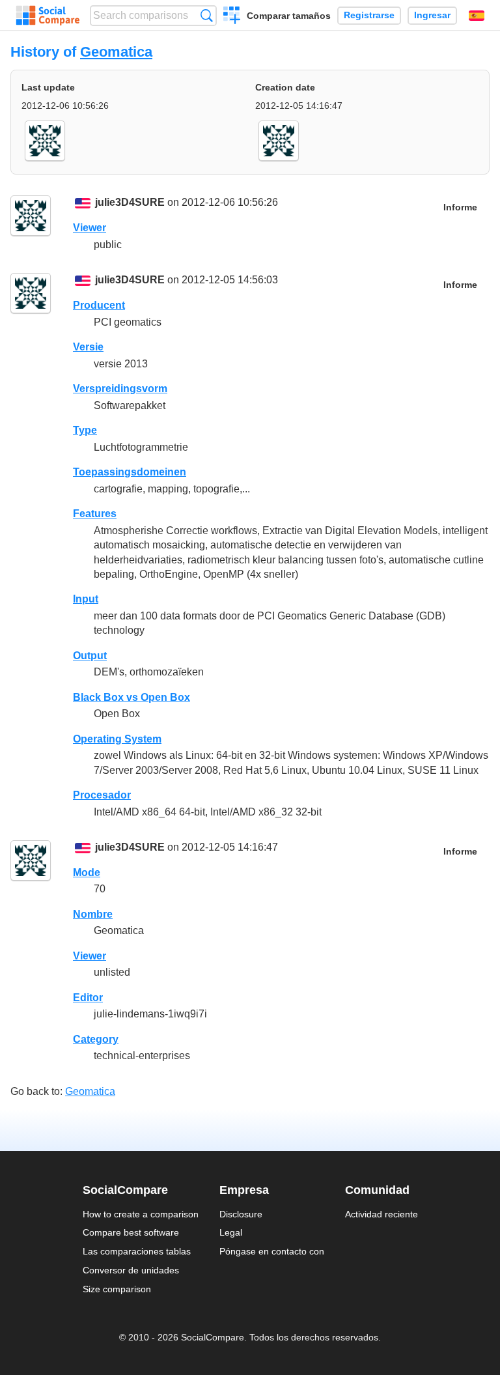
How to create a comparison (141, 1214)
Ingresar (432, 15)
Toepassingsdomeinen (129, 471)
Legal (230, 1232)
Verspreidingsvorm (120, 388)
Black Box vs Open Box (131, 697)
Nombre (93, 914)
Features (95, 513)
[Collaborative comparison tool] (47, 15)
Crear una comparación (232, 17)
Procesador (102, 795)
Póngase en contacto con (271, 1251)
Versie (88, 346)
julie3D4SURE (130, 202)
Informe (460, 207)
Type (85, 430)
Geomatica (116, 52)
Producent (99, 305)
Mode (86, 872)
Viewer (89, 227)
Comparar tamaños (289, 15)
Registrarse (369, 15)
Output (90, 655)
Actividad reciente (381, 1214)
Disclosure (240, 1214)
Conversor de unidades (131, 1270)
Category (95, 1039)
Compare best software (131, 1232)
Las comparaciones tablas (137, 1251)
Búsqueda (207, 15)
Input (85, 598)
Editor (88, 997)
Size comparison (117, 1289)
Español (476, 15)
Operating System (117, 738)
